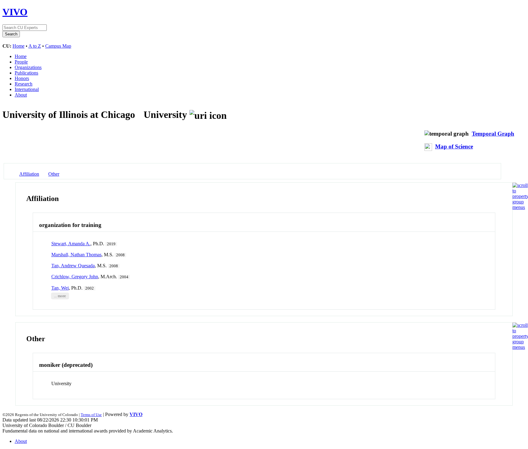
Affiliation (29, 174)
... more (60, 296)
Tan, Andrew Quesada (73, 265)
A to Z (34, 46)
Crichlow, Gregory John (74, 276)
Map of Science (454, 146)
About (21, 94)
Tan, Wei (60, 287)
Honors (22, 78)
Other (53, 174)
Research (23, 83)
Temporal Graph (493, 133)
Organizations (28, 67)
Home (18, 46)
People (21, 61)
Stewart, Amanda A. (70, 243)
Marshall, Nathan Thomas (76, 254)
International (27, 89)
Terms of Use (91, 414)
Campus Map (58, 46)
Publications (26, 72)
